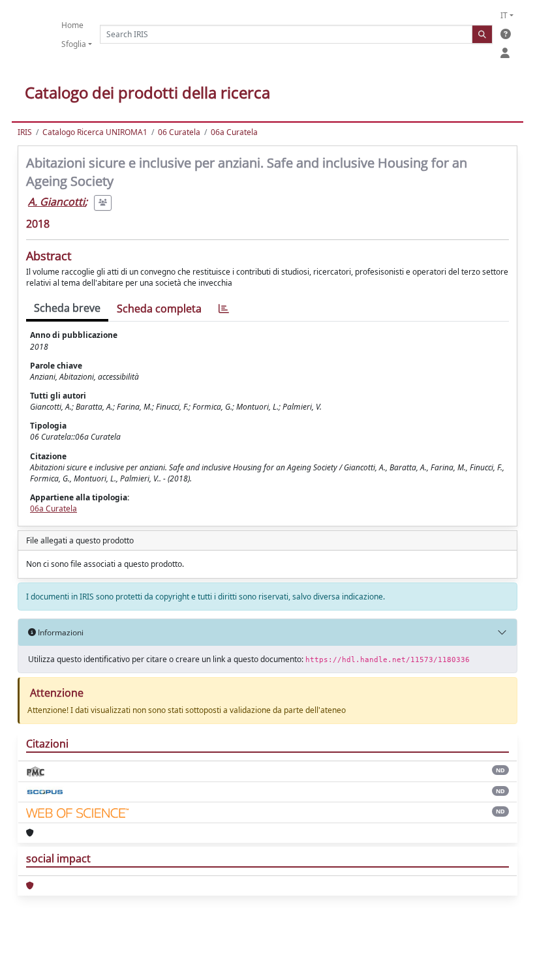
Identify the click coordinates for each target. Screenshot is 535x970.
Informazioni (60, 632)
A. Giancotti (56, 201)
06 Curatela (179, 132)
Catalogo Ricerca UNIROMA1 (94, 132)
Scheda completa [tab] (159, 308)
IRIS (25, 132)
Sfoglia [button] (73, 44)
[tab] (223, 309)
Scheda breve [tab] (67, 308)
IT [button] (504, 15)
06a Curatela (234, 132)
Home (72, 25)
